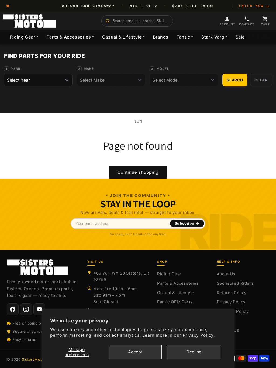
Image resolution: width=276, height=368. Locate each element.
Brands (160, 37)
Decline (193, 352)
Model (163, 69)
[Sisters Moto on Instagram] (26, 309)
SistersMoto (33, 359)
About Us (226, 273)
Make (89, 69)
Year (15, 69)
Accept (135, 352)
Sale (240, 37)
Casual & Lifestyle (123, 37)
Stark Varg (214, 37)
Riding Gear (24, 37)
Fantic (185, 37)
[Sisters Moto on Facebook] (13, 309)
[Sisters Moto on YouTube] (39, 309)
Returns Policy (232, 292)
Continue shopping (138, 172)
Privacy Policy (231, 301)
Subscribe (184, 223)
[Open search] (137, 21)
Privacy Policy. (199, 335)
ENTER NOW (254, 6)
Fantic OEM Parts (175, 301)
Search (235, 80)
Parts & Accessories (70, 37)
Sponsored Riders (235, 283)
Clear (261, 80)
